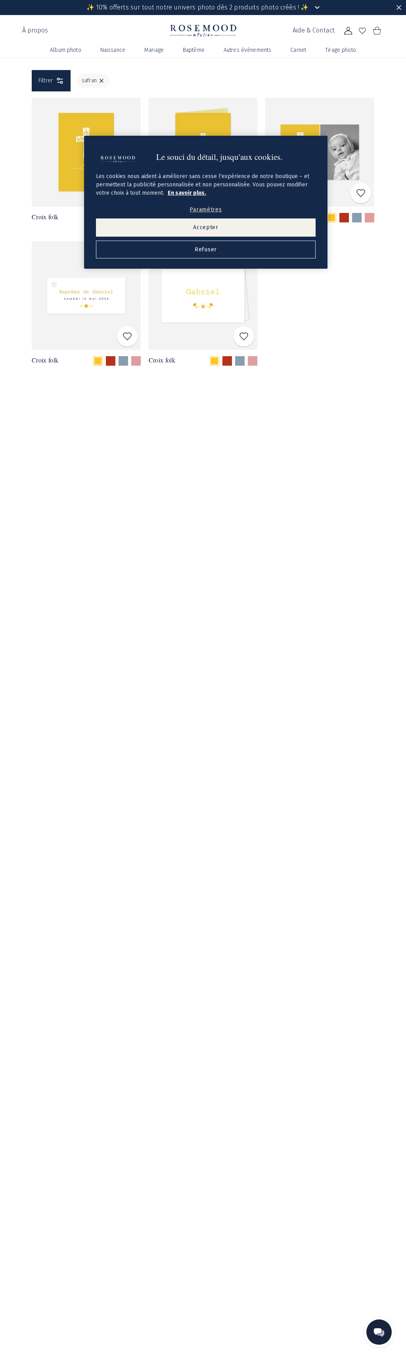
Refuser (206, 249)
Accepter (205, 227)
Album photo (65, 50)
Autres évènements (247, 50)
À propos (35, 30)
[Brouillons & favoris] (362, 31)
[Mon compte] (348, 31)
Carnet (298, 50)
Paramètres (206, 209)
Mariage (154, 50)
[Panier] (377, 31)
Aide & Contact (314, 30)
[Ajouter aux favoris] (360, 193)
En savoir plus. (187, 193)
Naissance (112, 50)
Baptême (194, 50)
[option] (331, 217)
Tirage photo (340, 50)
